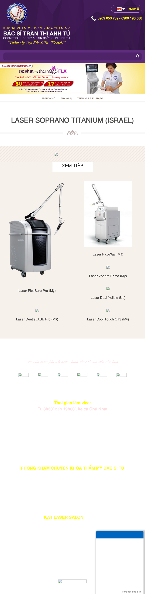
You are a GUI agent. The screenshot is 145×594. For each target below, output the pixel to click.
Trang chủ (48, 98)
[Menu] (134, 9)
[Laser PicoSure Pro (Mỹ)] (37, 232)
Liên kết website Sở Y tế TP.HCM (72, 435)
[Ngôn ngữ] (119, 9)
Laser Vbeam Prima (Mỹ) (108, 275)
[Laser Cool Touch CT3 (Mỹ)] (108, 310)
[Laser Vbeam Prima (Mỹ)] (108, 267)
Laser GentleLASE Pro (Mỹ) (37, 319)
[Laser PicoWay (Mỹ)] (108, 214)
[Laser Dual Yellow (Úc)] (108, 288)
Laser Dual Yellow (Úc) (108, 297)
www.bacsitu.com (75, 574)
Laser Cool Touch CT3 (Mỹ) (108, 319)
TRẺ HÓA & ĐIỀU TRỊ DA (90, 98)
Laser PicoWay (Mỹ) (108, 254)
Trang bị (66, 98)
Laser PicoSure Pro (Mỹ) (37, 290)
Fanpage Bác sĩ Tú (132, 591)
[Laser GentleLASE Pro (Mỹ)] (37, 310)
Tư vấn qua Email (72, 423)
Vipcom (37, 570)
